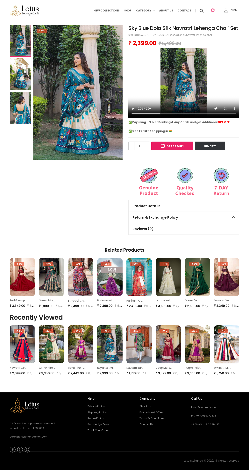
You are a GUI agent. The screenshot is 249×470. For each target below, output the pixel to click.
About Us (166, 10)
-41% (164, 263)
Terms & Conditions (151, 418)
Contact (184, 10)
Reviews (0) (143, 228)
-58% (77, 263)
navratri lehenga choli (199, 35)
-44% (48, 331)
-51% (164, 331)
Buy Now (210, 146)
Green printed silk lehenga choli (60, 300)
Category (143, 10)
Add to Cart (175, 146)
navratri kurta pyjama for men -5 (148, 368)
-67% (48, 263)
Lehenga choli (176, 35)
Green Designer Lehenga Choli (205, 300)
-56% (42, 30)
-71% (222, 331)
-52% (106, 263)
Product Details (146, 205)
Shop (128, 10)
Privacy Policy (96, 406)
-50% (19, 263)
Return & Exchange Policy (155, 217)
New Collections (107, 10)
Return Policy (96, 418)
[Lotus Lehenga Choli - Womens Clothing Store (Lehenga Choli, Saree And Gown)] (29, 10)
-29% (135, 331)
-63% (77, 331)
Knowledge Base (98, 424)
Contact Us (146, 424)
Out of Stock (112, 270)
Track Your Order (98, 430)
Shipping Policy (97, 412)
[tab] (184, 206)
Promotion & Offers (151, 412)
